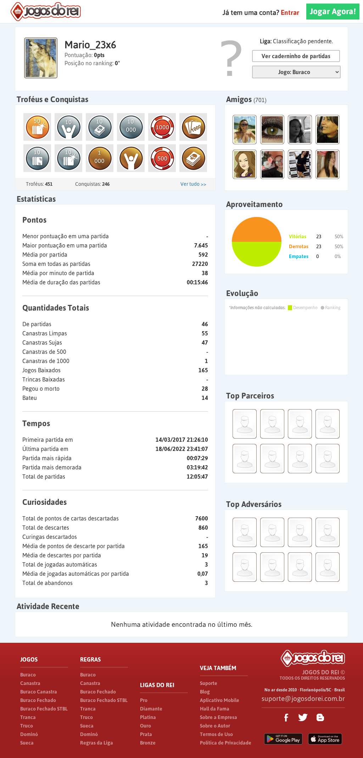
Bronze (148, 743)
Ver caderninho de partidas (296, 56)
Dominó (29, 734)
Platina (148, 717)
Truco (26, 726)
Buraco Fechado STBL (44, 709)
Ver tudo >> (193, 184)
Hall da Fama (214, 709)
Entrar (290, 12)
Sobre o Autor (215, 726)
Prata (146, 734)
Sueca (27, 743)
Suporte (208, 683)
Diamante (151, 709)
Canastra (30, 683)
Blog (205, 692)
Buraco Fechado (38, 700)
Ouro (145, 726)
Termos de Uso (216, 734)
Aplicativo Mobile (219, 700)
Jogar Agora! (333, 11)
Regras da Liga (96, 743)
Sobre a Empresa (218, 717)
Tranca (28, 717)
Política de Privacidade (225, 743)
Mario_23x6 (90, 44)
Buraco (28, 675)
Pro (143, 700)
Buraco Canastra (38, 692)
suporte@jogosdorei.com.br (303, 698)
